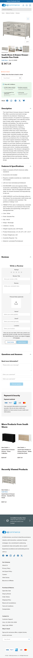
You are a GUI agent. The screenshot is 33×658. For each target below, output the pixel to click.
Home (3, 13)
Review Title (16, 276)
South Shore (5, 60)
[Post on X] (19, 101)
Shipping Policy (6, 600)
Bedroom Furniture (10, 13)
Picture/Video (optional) (16, 297)
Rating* (16, 269)
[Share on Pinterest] (15, 101)
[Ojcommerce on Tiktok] (14, 555)
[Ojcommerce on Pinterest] (18, 555)
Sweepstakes (6, 609)
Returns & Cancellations (9, 603)
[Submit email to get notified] (20, 78)
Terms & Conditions (7, 606)
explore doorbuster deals (16, 1)
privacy (18, 338)
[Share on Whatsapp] (11, 101)
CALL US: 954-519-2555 (9, 622)
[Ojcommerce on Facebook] (3, 555)
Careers (4, 574)
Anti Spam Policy (7, 571)
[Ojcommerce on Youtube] (7, 555)
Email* (16, 318)
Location (16, 325)
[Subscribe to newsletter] (29, 639)
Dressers (18, 13)
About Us (5, 565)
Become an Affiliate (8, 580)
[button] (11, 272)
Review (16, 283)
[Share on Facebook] (7, 101)
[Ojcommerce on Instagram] (11, 555)
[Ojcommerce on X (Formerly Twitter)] (21, 555)
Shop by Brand (6, 593)
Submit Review (22, 342)
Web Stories (5, 577)
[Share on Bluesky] (23, 101)
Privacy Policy (6, 568)
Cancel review (10, 342)
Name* (16, 311)
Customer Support (7, 619)
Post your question (16, 384)
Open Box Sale (6, 590)
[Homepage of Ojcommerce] (11, 5)
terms (28, 336)
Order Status (6, 597)
